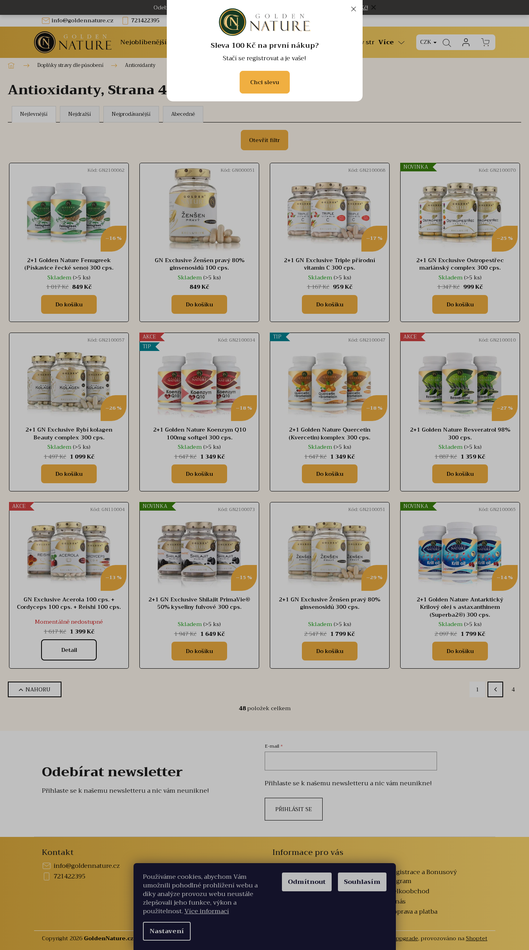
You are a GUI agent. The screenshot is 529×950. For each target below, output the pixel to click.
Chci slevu (264, 82)
